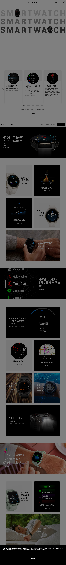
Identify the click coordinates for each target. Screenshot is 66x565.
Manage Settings (33, 561)
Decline (33, 558)
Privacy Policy (43, 549)
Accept (33, 553)
